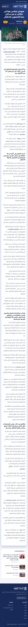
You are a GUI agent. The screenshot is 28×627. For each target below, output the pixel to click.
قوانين (25, 616)
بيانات (25, 608)
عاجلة (25, 613)
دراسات (25, 618)
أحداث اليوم (10, 605)
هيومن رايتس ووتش (9, 51)
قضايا (25, 610)
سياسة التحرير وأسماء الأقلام (8, 609)
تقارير (25, 605)
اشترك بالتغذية (20, 598)
